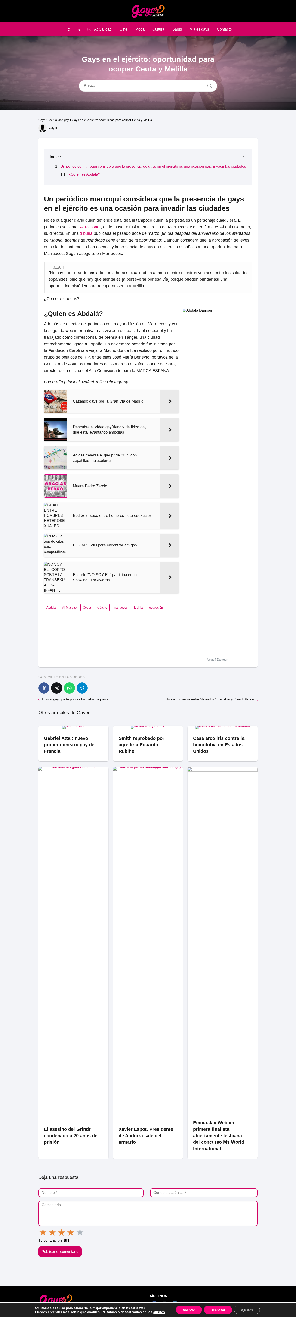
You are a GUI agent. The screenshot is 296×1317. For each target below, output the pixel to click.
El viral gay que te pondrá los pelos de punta (75, 699)
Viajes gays (199, 29)
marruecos (121, 607)
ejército (102, 607)
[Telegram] (82, 688)
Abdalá (51, 607)
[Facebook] (68, 29)
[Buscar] (208, 84)
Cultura (158, 29)
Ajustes (247, 1310)
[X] (78, 29)
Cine (123, 29)
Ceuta (87, 607)
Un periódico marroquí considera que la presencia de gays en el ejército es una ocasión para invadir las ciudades (153, 166)
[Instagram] (89, 29)
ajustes (159, 1312)
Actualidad (103, 29)
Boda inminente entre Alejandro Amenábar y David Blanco (210, 699)
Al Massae (69, 607)
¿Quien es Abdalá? (84, 174)
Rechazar (218, 1310)
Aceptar (189, 1310)
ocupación (156, 607)
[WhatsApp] (69, 688)
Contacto (224, 29)
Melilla (138, 607)
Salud (177, 29)
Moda (140, 29)
